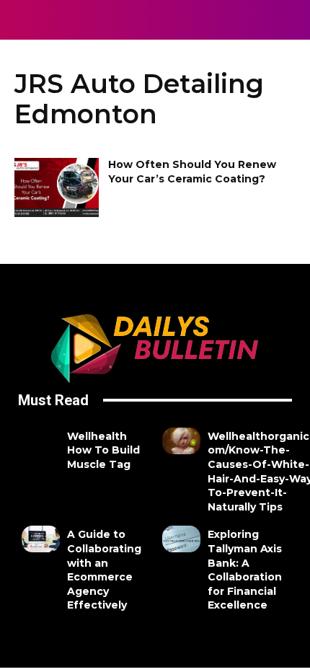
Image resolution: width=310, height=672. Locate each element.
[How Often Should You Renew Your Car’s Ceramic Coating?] (56, 187)
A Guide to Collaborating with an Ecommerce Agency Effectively (104, 569)
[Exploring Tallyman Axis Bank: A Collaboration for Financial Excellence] (181, 539)
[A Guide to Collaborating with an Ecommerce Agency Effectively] (41, 539)
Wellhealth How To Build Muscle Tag (103, 450)
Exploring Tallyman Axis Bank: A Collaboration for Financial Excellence (245, 569)
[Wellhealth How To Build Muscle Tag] (41, 441)
